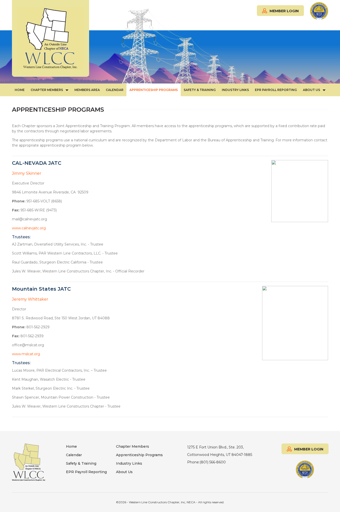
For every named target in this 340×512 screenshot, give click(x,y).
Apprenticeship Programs (153, 90)
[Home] (50, 38)
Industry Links (235, 90)
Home (20, 90)
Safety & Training (200, 90)
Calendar (114, 90)
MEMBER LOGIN (284, 11)
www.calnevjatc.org (29, 228)
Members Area (87, 90)
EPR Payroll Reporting (276, 90)
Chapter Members (47, 90)
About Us (311, 90)
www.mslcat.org (26, 354)
